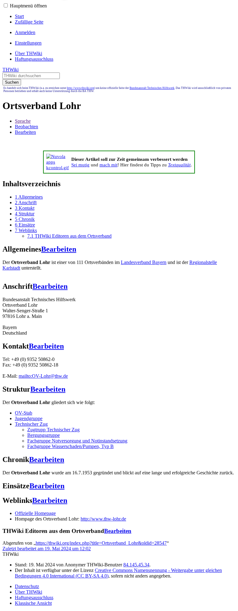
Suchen (12, 82)
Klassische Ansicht (33, 603)
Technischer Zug (31, 424)
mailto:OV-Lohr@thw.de (43, 376)
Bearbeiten (58, 249)
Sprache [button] (23, 121)
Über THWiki (28, 592)
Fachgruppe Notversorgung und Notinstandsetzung (77, 440)
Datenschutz (27, 586)
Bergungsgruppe (43, 435)
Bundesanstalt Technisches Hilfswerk (152, 88)
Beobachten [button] (26, 126)
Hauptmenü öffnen (28, 5)
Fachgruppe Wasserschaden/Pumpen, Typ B (70, 446)
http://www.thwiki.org (80, 88)
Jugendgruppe (28, 418)
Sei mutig (80, 164)
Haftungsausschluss (34, 597)
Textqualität (179, 164)
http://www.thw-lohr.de (103, 518)
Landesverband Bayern (143, 262)
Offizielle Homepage (35, 513)
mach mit (108, 164)
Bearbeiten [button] (25, 132)
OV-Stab (23, 412)
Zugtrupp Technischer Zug (53, 429)
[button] (6, 5)
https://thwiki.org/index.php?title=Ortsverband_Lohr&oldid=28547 (101, 543)
